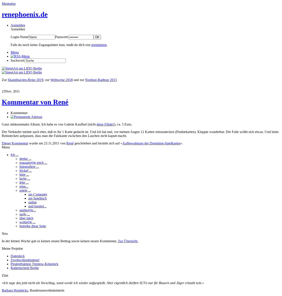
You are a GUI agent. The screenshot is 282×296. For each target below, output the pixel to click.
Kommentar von (35, 102)
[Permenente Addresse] (26, 117)
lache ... (24, 178)
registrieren (99, 45)
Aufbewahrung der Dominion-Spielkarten (151, 143)
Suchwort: (18, 60)
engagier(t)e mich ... (33, 163)
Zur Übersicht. (128, 241)
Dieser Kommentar (15, 143)
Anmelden (18, 25)
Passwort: (62, 37)
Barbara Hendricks (15, 290)
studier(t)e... (27, 210)
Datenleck (18, 256)
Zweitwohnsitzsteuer (25, 260)
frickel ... (25, 170)
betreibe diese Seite (32, 226)
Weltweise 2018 (61, 80)
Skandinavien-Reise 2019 (25, 80)
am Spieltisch (37, 198)
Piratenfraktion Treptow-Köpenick (34, 264)
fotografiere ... (29, 166)
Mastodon (9, 4)
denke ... (25, 159)
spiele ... (25, 190)
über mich (26, 218)
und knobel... (37, 206)
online (32, 202)
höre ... (24, 174)
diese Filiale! (105, 124)
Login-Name (19, 37)
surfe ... (24, 214)
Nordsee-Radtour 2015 (101, 80)
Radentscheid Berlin (25, 268)
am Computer (37, 194)
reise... (23, 186)
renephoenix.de (25, 14)
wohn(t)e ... (27, 222)
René (70, 143)
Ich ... (15, 155)
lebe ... (24, 182)
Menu (15, 52)
